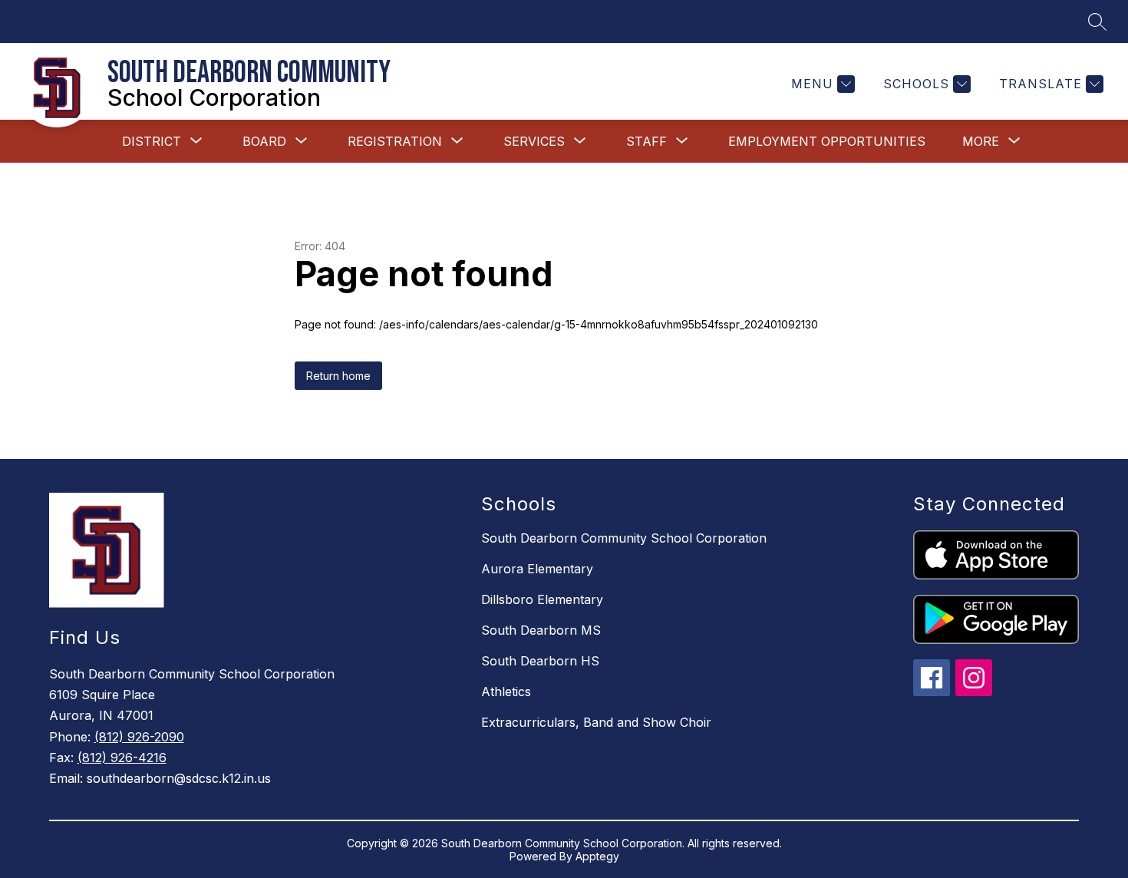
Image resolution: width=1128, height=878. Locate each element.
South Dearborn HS (540, 660)
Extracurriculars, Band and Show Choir (596, 722)
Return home (338, 375)
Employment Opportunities (826, 141)
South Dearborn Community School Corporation (624, 538)
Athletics (506, 691)
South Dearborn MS (541, 630)
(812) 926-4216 (122, 757)
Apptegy (597, 856)
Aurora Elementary (537, 568)
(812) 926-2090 (139, 736)
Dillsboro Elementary (542, 599)
